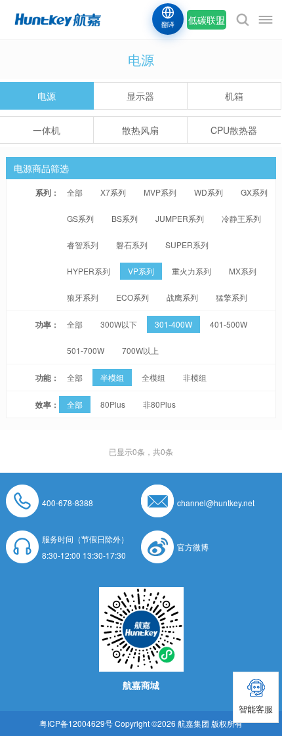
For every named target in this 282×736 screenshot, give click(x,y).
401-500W (228, 324)
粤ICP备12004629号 (76, 723)
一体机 (46, 130)
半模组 (112, 377)
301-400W (173, 324)
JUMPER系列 (179, 218)
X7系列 (113, 192)
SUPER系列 (187, 244)
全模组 (153, 377)
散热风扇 (140, 130)
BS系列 (124, 218)
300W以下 (118, 324)
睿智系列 (82, 244)
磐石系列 (132, 244)
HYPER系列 (88, 270)
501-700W (85, 350)
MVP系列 (160, 192)
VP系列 (141, 270)
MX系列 (242, 270)
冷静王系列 (241, 218)
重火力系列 (191, 270)
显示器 (140, 95)
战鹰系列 (182, 297)
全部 (75, 192)
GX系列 (254, 192)
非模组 (195, 377)
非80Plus (159, 404)
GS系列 (80, 218)
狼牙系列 (82, 297)
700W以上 (140, 350)
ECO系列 (132, 297)
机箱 (234, 95)
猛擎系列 (231, 297)
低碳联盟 (206, 19)
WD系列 (208, 192)
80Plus (112, 404)
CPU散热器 (234, 130)
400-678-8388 (67, 502)
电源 (46, 95)
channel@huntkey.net (215, 502)
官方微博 (193, 546)
